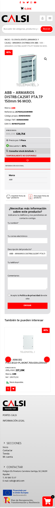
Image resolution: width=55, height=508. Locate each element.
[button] (45, 59)
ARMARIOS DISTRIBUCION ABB (25, 43)
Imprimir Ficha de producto (18, 196)
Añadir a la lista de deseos (27, 160)
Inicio (7, 39)
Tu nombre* (13, 223)
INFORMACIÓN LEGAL (14, 421)
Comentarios (13, 276)
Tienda (6, 454)
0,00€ (27, 9)
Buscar (46, 29)
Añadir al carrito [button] (8, 389)
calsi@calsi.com (16, 481)
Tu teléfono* (13, 262)
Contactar (7, 450)
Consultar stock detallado (21, 151)
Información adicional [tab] (14, 166)
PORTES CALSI (10, 415)
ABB (13, 108)
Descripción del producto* (20, 249)
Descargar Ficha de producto (41, 196)
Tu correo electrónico (17, 236)
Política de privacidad (30, 295)
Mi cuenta (8, 457)
